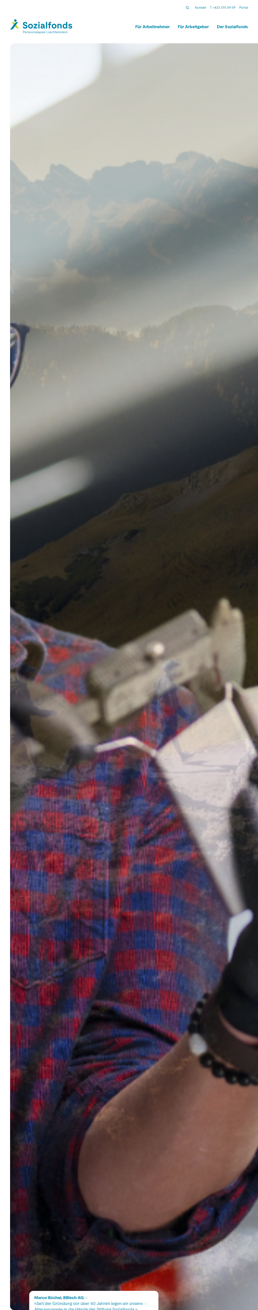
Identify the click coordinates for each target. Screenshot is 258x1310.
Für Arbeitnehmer (152, 26)
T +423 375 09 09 (222, 7)
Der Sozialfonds (232, 26)
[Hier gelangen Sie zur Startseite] (41, 26)
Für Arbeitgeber (193, 26)
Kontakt (200, 7)
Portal (243, 7)
